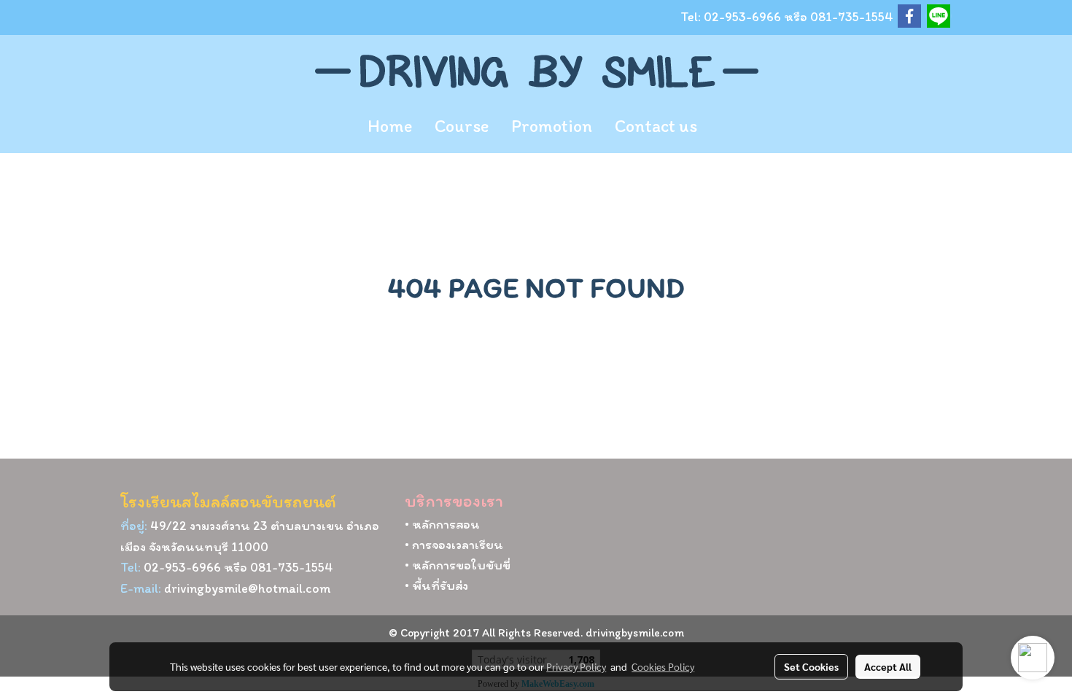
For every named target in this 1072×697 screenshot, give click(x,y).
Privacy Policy (576, 666)
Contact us (656, 125)
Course (462, 125)
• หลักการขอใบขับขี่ (457, 565)
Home (390, 125)
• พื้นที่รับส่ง (436, 585)
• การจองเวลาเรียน (454, 545)
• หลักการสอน (442, 524)
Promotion (551, 125)
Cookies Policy (663, 666)
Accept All (888, 666)
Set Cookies (811, 666)
